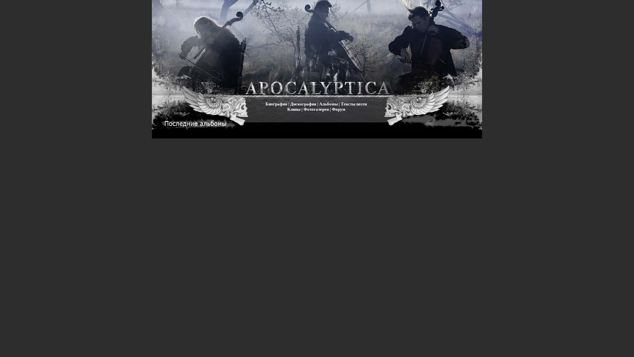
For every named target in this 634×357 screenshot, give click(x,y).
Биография (276, 103)
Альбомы (328, 103)
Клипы (293, 109)
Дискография (303, 103)
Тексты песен (354, 103)
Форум (338, 109)
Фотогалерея (316, 109)
